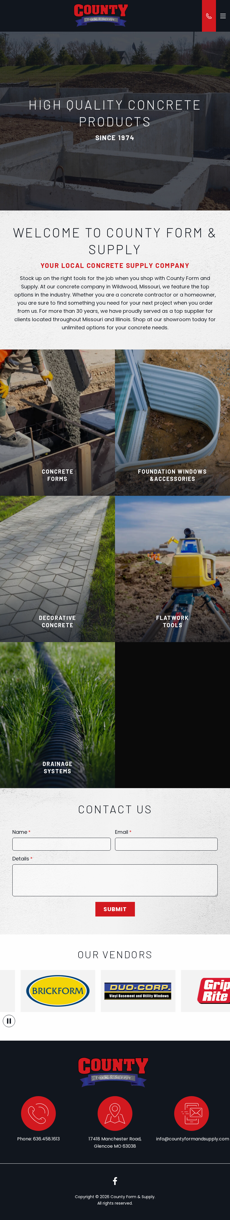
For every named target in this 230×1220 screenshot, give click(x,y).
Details (20, 859)
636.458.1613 (46, 1139)
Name (19, 832)
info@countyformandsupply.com (192, 1139)
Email (121, 832)
